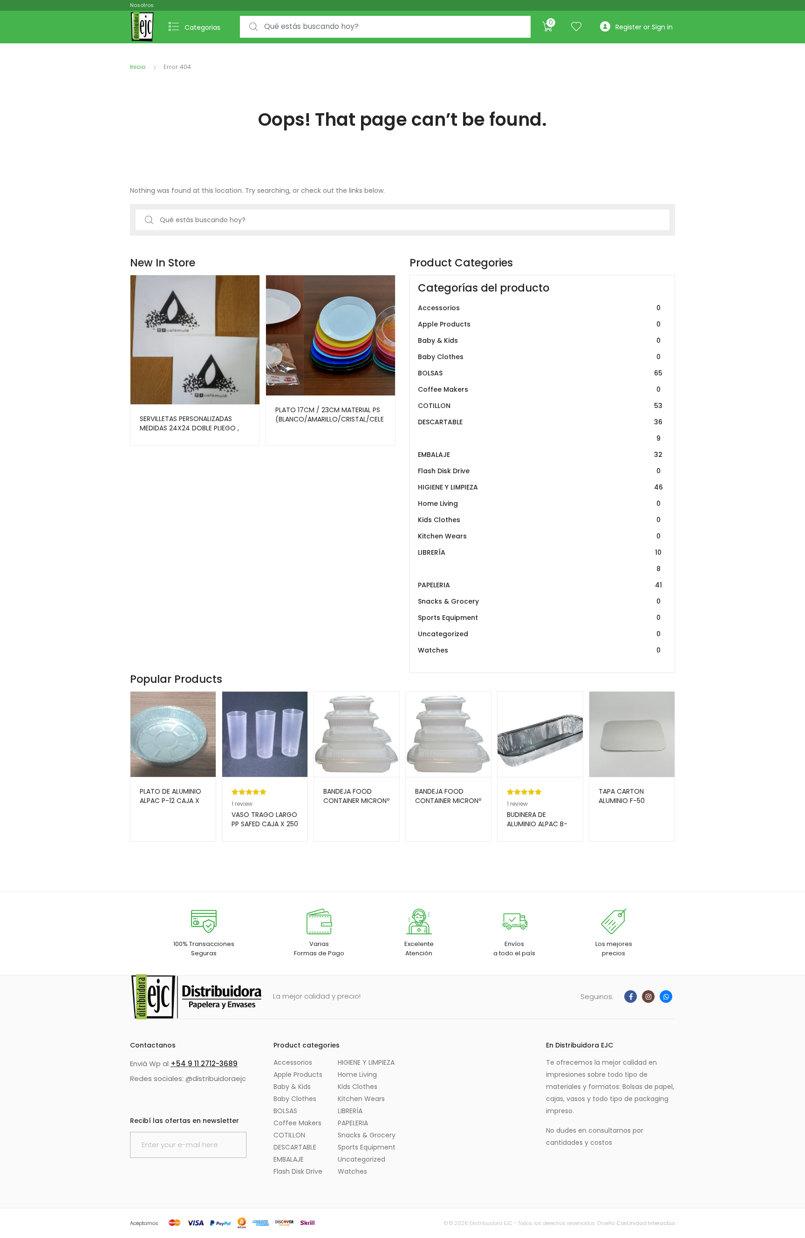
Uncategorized (539, 634)
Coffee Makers (539, 389)
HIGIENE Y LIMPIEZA (540, 487)
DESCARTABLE (540, 430)
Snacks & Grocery (539, 601)
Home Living (539, 503)
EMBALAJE (540, 454)
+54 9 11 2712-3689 (204, 1063)
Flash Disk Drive (539, 471)
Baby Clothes (539, 356)
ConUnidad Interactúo (645, 1223)
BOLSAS (540, 373)
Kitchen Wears (539, 536)
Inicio (138, 66)
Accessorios (539, 308)
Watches (539, 650)
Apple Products (539, 324)
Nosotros (142, 5)
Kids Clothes (539, 519)
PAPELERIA (540, 585)
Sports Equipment (539, 617)
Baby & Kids (539, 340)
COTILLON (540, 405)
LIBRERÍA (540, 560)
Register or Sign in (644, 27)
